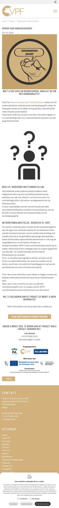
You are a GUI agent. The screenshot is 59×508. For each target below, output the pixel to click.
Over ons (6, 450)
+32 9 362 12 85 (11, 416)
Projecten (6, 462)
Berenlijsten (7, 456)
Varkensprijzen (8, 472)
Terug (8, 379)
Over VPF (6, 438)
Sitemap (9, 429)
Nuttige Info (7, 466)
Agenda (5, 444)
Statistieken (36, 498)
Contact (9, 393)
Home (4, 21)
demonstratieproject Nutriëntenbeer (27, 102)
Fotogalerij (6, 469)
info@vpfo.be (10, 419)
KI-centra (6, 441)
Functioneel (23, 498)
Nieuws (12, 21)
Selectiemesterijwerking (12, 459)
